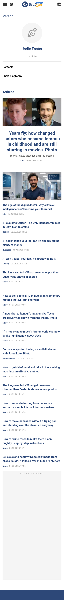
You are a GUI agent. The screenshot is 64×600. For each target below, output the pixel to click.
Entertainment (9, 358)
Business (7, 250)
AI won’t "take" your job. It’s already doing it (29, 258)
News (5, 282)
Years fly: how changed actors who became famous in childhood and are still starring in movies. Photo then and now (32, 144)
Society (6, 232)
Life (22, 160)
